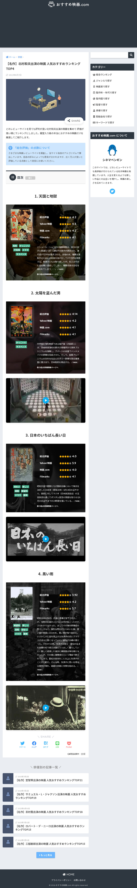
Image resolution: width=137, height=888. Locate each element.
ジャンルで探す (104, 80)
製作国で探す (103, 98)
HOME (70, 874)
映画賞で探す (103, 86)
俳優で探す (101, 110)
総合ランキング (104, 74)
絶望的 (25, 491)
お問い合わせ (80, 880)
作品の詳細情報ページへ (48, 274)
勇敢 (17, 491)
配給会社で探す (104, 116)
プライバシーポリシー (61, 880)
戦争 (26, 495)
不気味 (17, 250)
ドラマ (25, 250)
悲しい (25, 486)
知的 (15, 245)
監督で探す (101, 104)
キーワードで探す (105, 122)
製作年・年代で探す (106, 92)
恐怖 (17, 629)
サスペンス (21, 254)
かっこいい (25, 245)
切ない (17, 486)
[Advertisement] (68, 29)
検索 (131, 55)
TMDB (60, 269)
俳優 (83, 754)
